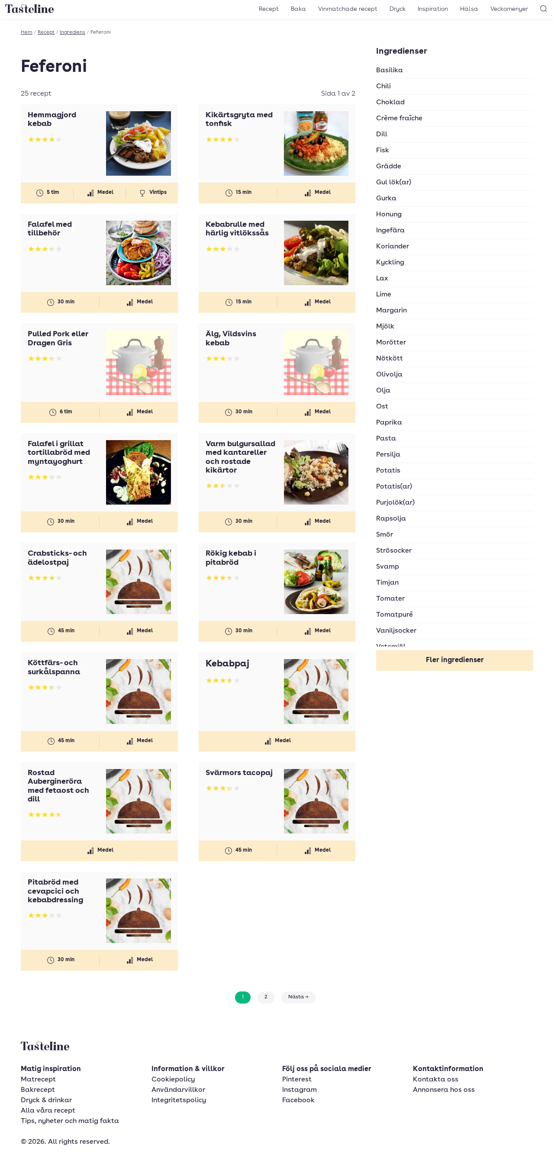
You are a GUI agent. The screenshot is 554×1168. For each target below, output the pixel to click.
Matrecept (38, 1079)
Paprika (389, 422)
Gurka (386, 198)
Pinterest (297, 1079)
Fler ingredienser (455, 660)
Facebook (298, 1100)
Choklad (390, 102)
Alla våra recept (48, 1110)
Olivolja (389, 374)
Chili (383, 86)
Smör (384, 534)
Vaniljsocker (396, 630)
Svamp (387, 566)
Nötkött (389, 358)
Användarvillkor (178, 1090)
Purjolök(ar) (395, 502)
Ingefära (390, 230)
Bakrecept (38, 1090)
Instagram (299, 1090)
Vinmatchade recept (347, 9)
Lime (383, 294)
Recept (269, 9)
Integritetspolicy (178, 1100)
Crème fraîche (399, 118)
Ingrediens (72, 32)
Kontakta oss (435, 1079)
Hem (26, 32)
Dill (381, 134)
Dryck (398, 9)
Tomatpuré (394, 614)
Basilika (389, 70)
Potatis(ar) (394, 486)
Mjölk (385, 326)
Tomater (390, 598)
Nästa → (298, 997)
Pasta (386, 438)
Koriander (392, 246)
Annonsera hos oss (444, 1090)
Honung (389, 214)
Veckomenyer (509, 9)
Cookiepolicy (173, 1079)
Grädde (388, 166)
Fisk (382, 150)
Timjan (387, 582)
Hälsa (469, 9)
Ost (382, 406)
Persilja (388, 454)
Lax (382, 278)
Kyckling (390, 262)
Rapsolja (391, 518)
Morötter (391, 342)
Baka (298, 9)
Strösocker (394, 550)
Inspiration (433, 9)
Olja (383, 390)
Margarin (391, 310)
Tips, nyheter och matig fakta (70, 1121)
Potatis (388, 470)
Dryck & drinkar (46, 1100)
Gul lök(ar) (393, 182)
